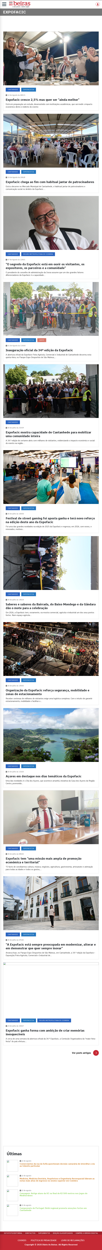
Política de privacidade (44, 1240)
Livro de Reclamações (72, 1240)
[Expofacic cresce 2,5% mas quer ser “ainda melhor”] (51, 71)
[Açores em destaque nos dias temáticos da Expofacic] (51, 747)
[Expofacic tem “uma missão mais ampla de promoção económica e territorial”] (51, 831)
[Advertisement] (51, 1086)
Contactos (30, 1233)
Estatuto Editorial (13, 1233)
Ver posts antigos (81, 1053)
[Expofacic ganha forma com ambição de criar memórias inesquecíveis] (51, 1003)
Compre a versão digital (87, 1233)
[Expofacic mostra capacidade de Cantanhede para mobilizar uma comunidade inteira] (51, 405)
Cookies (22, 1240)
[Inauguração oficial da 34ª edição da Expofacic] (51, 321)
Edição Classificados (63, 1233)
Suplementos (44, 1233)
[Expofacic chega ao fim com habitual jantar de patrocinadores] (51, 153)
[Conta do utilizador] (98, 4)
